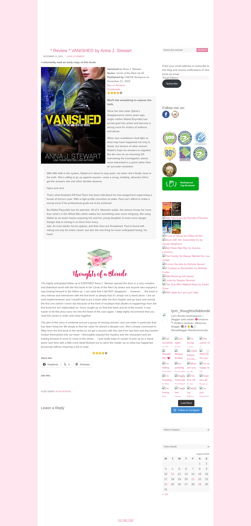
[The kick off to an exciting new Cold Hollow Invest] (192, 379)
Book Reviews (63, 391)
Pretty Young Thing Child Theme (106, 509)
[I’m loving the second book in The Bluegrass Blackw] (167, 391)
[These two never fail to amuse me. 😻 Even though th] (180, 391)
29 (199, 484)
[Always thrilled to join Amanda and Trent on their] (180, 354)
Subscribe (172, 83)
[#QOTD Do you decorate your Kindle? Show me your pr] (205, 354)
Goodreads (113, 89)
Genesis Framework (150, 509)
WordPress (175, 509)
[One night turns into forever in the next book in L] (180, 342)
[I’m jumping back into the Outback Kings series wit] (180, 366)
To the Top (125, 520)
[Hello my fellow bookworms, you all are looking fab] (192, 391)
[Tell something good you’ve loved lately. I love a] (167, 342)
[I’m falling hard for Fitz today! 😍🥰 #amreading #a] (167, 366)
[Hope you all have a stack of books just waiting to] (205, 379)
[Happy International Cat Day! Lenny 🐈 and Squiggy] (180, 379)
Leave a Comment (75, 56)
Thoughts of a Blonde (125, 22)
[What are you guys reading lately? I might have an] (192, 366)
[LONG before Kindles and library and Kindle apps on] (192, 354)
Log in (190, 509)
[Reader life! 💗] (167, 354)
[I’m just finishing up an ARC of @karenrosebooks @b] (205, 391)
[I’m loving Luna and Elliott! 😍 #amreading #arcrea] (192, 342)
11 (172, 473)
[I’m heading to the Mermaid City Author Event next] (167, 379)
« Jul (165, 494)
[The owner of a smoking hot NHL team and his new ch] (205, 342)
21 (192, 479)
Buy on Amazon (116, 85)
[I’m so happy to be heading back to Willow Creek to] (205, 366)
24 (165, 484)
